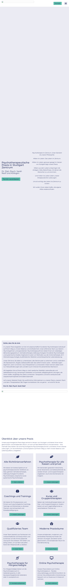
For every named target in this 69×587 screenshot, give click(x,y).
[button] (65, 3)
